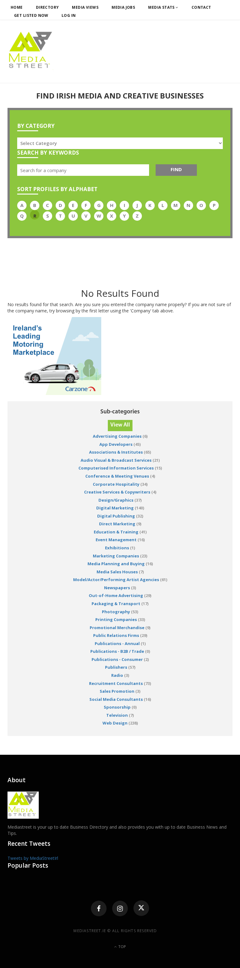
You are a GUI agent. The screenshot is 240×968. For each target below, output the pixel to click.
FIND (176, 169)
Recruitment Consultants (116, 683)
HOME (17, 7)
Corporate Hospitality (116, 484)
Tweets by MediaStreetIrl (33, 858)
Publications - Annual (117, 643)
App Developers (115, 444)
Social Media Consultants (116, 699)
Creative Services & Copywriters (117, 492)
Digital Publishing (116, 516)
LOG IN (69, 15)
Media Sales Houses (117, 572)
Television (117, 715)
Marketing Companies (116, 556)
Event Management (116, 539)
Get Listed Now (31, 15)
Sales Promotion (117, 691)
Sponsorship (117, 707)
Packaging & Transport (116, 603)
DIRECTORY (47, 7)
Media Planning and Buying (116, 563)
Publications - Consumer (118, 659)
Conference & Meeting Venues (117, 476)
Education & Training (116, 532)
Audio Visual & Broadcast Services (116, 460)
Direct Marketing (117, 524)
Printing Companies (116, 619)
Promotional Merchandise (117, 627)
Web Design (115, 723)
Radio (117, 675)
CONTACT (201, 7)
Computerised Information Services (116, 468)
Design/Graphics (115, 500)
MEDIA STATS (162, 7)
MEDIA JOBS (123, 7)
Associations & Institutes (116, 452)
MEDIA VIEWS (85, 7)
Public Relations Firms (116, 635)
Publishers (116, 667)
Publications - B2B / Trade (117, 651)
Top (121, 946)
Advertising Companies (117, 436)
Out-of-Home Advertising (116, 595)
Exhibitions (117, 548)
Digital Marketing (115, 508)
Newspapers (117, 587)
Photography (116, 611)
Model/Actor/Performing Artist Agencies (116, 579)
